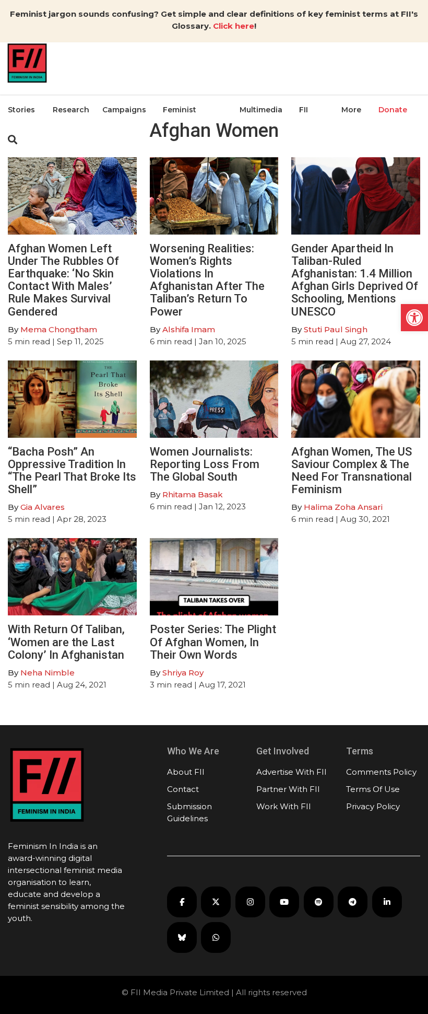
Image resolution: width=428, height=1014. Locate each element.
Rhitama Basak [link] (192, 494)
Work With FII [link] (283, 806)
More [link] (351, 109)
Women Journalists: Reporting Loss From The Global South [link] (204, 464)
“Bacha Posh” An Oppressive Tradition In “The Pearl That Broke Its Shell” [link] (72, 470)
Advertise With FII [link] (291, 772)
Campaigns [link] (124, 109)
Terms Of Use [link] (373, 789)
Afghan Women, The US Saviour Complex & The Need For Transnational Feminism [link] (351, 470)
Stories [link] (21, 109)
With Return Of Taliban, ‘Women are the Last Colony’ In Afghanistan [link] (66, 642)
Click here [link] (233, 26)
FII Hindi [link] (309, 135)
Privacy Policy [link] (373, 806)
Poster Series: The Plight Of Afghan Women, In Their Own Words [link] (213, 642)
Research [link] (71, 109)
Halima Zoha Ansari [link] (343, 507)
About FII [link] (186, 772)
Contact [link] (183, 789)
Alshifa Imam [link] (188, 329)
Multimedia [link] (261, 109)
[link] (414, 317)
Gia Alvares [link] (42, 507)
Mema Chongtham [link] (58, 329)
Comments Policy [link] (381, 772)
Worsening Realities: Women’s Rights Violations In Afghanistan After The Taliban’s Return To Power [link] (207, 280)
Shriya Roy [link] (183, 673)
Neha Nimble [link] (47, 673)
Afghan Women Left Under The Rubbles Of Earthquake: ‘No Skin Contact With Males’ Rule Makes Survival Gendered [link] (63, 280)
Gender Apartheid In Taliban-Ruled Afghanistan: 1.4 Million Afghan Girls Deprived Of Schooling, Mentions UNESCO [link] (354, 280)
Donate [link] (392, 109)
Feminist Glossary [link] (179, 135)
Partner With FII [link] (288, 789)
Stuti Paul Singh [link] (335, 329)
